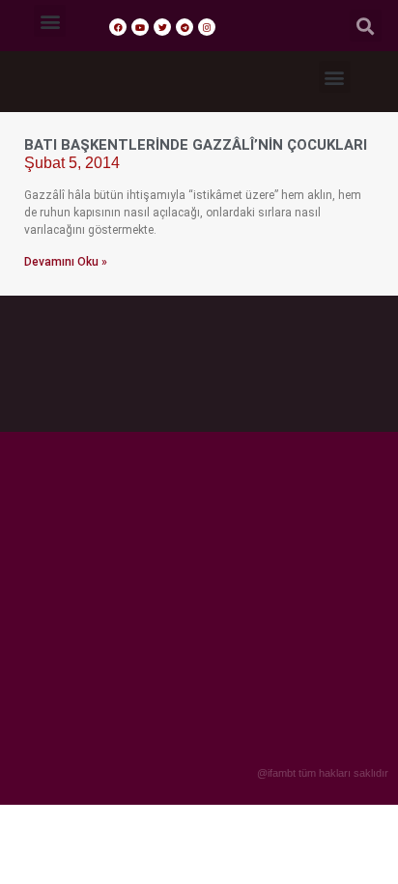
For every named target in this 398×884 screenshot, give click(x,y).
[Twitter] (162, 27)
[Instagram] (206, 27)
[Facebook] (118, 27)
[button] (50, 21)
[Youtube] (140, 27)
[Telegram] (184, 27)
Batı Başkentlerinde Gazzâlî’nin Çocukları (195, 145)
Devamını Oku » (65, 262)
